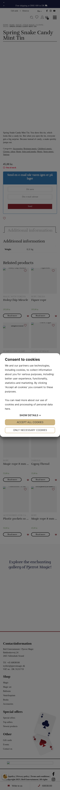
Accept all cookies (30, 422)
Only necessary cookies (30, 430)
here (7, 408)
